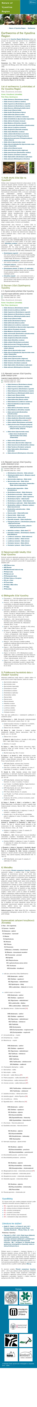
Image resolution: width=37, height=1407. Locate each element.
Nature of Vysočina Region (17, 28)
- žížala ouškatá (20, 494)
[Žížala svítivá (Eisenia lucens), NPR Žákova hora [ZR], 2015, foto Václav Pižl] (9, 168)
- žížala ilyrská (18, 499)
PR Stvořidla (7, 589)
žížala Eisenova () (17, 108)
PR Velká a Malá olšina (11, 584)
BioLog (29, 1264)
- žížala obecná (18, 541)
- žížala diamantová (21, 501)
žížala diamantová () (17, 106)
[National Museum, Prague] (18, 1326)
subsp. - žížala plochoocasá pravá (21, 526)
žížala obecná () (15, 127)
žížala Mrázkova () (15, 123)
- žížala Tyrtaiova (19, 545)
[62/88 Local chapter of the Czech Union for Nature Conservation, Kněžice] (26, 1298)
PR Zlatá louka (8, 572)
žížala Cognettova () (17, 104)
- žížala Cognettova (21, 496)
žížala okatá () (14, 132)
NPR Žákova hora (9, 565)
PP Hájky (6, 587)
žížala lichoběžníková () (19, 119)
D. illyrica (20, 268)
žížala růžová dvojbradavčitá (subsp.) (18, 435)
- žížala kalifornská (18, 513)
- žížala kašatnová (20, 536)
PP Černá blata (8, 582)
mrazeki (13, 276)
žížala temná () (16, 150)
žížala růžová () (14, 142)
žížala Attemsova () (16, 99)
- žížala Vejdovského (22, 503)
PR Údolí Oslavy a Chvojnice (12, 578)
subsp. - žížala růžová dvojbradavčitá (22, 484)
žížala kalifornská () (14, 114)
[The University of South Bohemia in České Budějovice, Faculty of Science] (11, 1298)
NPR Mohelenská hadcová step (13, 569)
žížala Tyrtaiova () (15, 154)
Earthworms (31, 28)
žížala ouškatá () (16, 134)
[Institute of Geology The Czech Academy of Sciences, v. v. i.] (26, 1340)
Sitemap (12, 1365)
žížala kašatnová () (16, 117)
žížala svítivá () (13, 148)
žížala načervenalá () (19, 125)
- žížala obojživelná (19, 519)
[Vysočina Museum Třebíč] (11, 1354)
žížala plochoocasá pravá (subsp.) (21, 427)
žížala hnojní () (12, 110)
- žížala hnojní (16, 515)
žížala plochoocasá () (16, 136)
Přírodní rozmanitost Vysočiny (20, 870)
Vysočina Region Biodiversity (20, 39)
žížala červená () (15, 101)
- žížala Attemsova (20, 492)
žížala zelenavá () (17, 159)
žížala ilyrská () (15, 112)
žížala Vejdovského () (18, 157)
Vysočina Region (7, 7)
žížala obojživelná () (16, 129)
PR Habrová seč (9, 574)
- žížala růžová (18, 481)
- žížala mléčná (18, 543)
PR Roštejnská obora (10, 576)
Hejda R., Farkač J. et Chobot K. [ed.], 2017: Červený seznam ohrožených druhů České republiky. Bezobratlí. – (19, 1228)
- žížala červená (18, 539)
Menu (33, 2)
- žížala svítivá (17, 517)
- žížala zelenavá (20, 473)
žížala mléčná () (14, 121)
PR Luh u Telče (8, 580)
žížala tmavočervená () (17, 152)
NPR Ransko (8, 567)
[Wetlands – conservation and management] (26, 1354)
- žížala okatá (18, 530)
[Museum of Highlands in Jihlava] (18, 1312)
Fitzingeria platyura (10, 264)
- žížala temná (19, 479)
